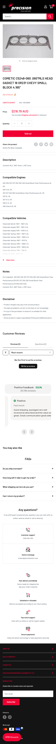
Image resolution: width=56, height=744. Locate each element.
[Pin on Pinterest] (41, 144)
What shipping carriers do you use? (18, 487)
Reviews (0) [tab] (15, 344)
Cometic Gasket (9, 103)
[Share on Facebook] (36, 144)
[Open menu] (4, 7)
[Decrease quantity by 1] (14, 123)
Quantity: (6, 123)
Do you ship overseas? (12, 468)
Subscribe (11, 702)
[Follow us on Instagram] (10, 717)
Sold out (28, 133)
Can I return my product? (14, 496)
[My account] (45, 6)
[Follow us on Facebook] (5, 717)
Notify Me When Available (12, 148)
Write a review (28, 366)
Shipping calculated (29, 115)
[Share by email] (51, 144)
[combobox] (24, 17)
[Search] (49, 17)
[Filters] (5, 352)
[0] (51, 6)
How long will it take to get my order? (19, 477)
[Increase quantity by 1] (29, 123)
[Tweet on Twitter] (46, 144)
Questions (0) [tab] (40, 344)
